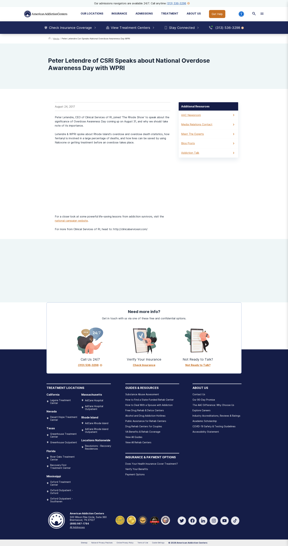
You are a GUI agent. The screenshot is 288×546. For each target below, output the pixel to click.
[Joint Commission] (131, 519)
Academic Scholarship (204, 421)
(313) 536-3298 (176, 3)
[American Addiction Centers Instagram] (213, 520)
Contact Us (198, 394)
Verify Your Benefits (136, 469)
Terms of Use (143, 543)
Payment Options (135, 474)
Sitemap (84, 543)
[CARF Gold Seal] (120, 519)
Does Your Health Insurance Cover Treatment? (151, 463)
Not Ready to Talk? (197, 365)
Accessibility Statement (205, 431)
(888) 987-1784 (79, 523)
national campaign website (71, 220)
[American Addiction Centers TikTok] (235, 520)
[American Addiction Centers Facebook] (192, 520)
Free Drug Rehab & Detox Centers (144, 410)
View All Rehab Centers (138, 442)
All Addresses (77, 527)
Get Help (217, 14)
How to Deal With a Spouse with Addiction (149, 405)
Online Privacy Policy (125, 543)
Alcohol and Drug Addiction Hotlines (145, 415)
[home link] (49, 39)
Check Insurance (144, 365)
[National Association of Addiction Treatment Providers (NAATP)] (165, 519)
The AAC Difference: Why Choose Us (213, 405)
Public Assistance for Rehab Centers (145, 421)
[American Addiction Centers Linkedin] (203, 520)
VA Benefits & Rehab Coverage (142, 431)
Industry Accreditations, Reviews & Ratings (216, 415)
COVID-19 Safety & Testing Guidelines (214, 426)
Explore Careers (201, 410)
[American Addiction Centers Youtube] (224, 520)
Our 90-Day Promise (203, 399)
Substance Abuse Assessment (142, 394)
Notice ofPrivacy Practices (101, 543)
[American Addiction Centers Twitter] (181, 520)
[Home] (45, 14)
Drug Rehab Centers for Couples (143, 426)
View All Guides (133, 437)
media (56, 38)
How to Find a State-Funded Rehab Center (149, 399)
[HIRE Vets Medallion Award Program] (142, 519)
